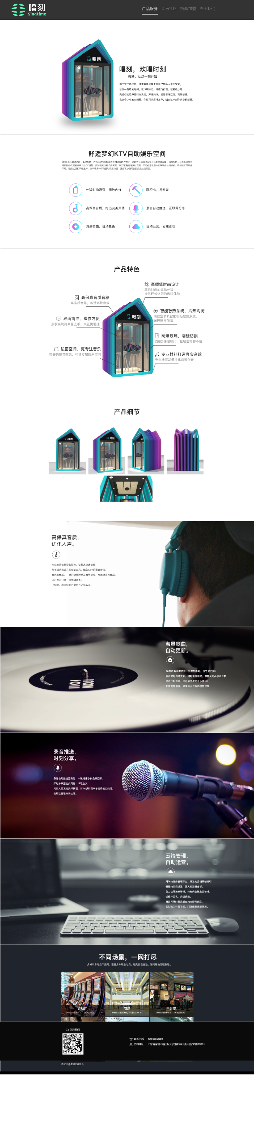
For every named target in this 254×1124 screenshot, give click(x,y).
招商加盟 (188, 8)
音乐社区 (169, 8)
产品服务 (150, 8)
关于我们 (207, 8)
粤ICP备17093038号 (72, 1064)
